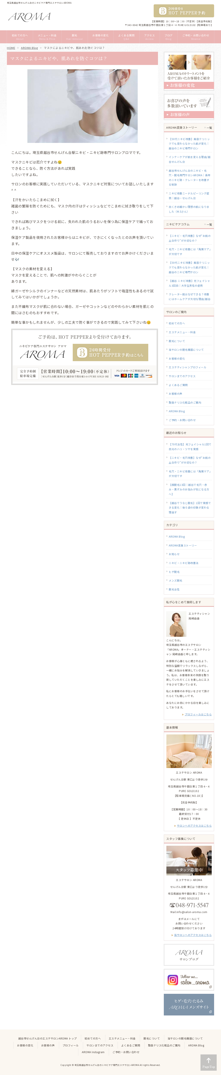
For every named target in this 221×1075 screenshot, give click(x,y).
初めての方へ (177, 323)
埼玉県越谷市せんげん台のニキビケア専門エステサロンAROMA (106, 1065)
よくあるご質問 (178, 385)
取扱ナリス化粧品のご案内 (185, 402)
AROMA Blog (177, 411)
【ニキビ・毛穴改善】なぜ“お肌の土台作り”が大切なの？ (190, 460)
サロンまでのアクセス (182, 376)
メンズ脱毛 (175, 580)
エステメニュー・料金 (182, 332)
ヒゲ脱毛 (174, 572)
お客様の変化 (177, 358)
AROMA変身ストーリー (183, 545)
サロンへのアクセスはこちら (194, 825)
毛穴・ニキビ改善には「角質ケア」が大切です (190, 473)
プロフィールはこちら (198, 714)
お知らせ (174, 554)
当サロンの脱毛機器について (186, 349)
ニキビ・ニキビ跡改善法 (184, 563)
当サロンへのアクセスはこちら (193, 935)
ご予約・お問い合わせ (182, 420)
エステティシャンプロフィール (187, 367)
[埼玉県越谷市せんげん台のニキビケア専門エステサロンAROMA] (29, 17)
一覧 (209, 127)
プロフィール (71, 1045)
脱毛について (177, 341)
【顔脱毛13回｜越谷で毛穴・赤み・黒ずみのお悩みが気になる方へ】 (189, 489)
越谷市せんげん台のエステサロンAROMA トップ (47, 1038)
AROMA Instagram (93, 1052)
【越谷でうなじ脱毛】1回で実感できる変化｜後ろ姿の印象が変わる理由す (190, 507)
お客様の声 (175, 393)
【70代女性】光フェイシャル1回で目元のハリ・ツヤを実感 (190, 446)
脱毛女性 (174, 589)
